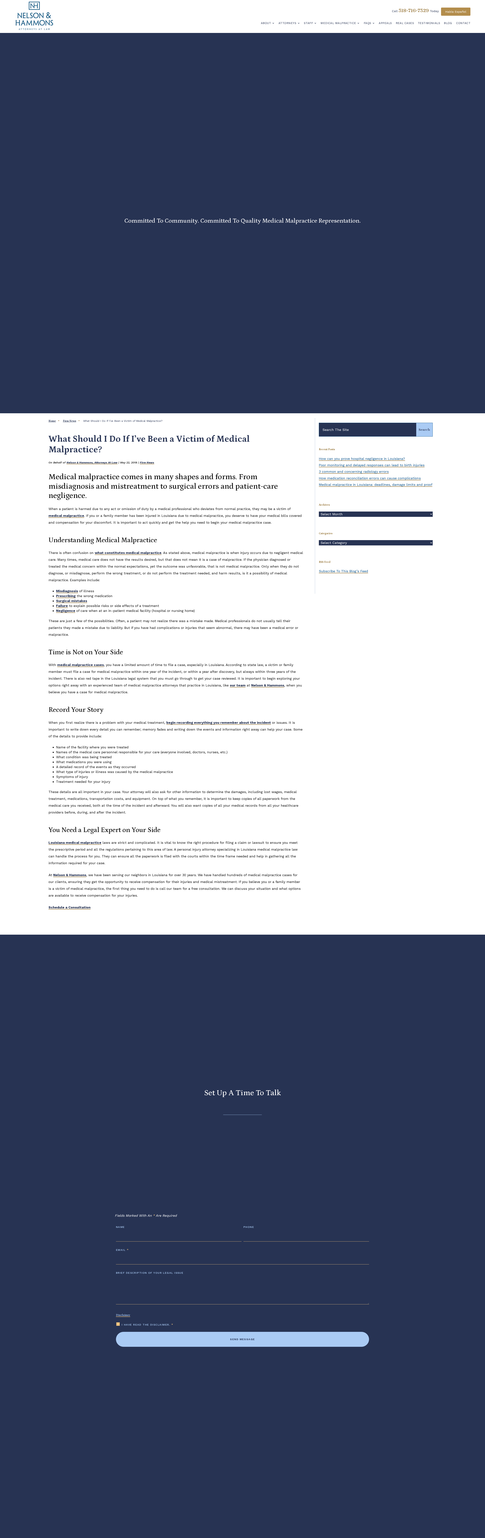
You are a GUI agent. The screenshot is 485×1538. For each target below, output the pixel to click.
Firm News (147, 462)
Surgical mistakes (71, 601)
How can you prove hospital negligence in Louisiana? (362, 459)
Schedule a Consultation (69, 907)
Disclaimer (123, 1315)
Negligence (65, 611)
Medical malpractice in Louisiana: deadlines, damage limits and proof (375, 485)
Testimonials (429, 23)
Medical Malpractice (338, 23)
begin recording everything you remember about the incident (218, 723)
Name (120, 1226)
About (266, 23)
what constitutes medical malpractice (128, 553)
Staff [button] (308, 23)
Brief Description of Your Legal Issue (149, 1272)
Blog (448, 23)
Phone (248, 1226)
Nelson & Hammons (267, 685)
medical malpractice (66, 516)
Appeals (385, 23)
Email (122, 1249)
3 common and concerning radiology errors (354, 471)
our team (238, 685)
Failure (62, 606)
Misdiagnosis (67, 591)
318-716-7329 (414, 10)
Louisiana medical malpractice (74, 843)
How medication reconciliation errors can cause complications (370, 478)
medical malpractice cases (80, 665)
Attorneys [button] (287, 23)
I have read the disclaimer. (147, 1324)
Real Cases (405, 23)
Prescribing (66, 596)
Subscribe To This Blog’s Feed (343, 571)
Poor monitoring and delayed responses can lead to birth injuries (372, 465)
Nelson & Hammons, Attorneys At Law (91, 462)
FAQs (367, 23)
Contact (463, 23)
